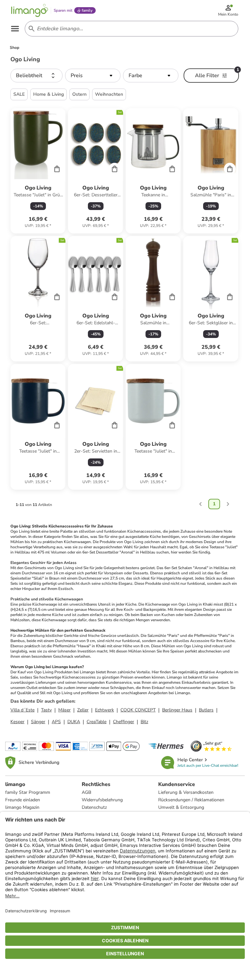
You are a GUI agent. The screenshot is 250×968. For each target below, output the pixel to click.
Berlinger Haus (177, 710)
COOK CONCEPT (138, 710)
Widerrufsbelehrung (102, 800)
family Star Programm (27, 792)
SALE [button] (19, 94)
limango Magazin (22, 807)
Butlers (206, 710)
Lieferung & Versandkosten (186, 792)
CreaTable (96, 722)
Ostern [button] (79, 94)
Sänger (38, 722)
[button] (36, 75)
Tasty (46, 710)
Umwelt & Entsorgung (181, 807)
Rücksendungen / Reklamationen (191, 800)
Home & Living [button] (48, 94)
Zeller (83, 710)
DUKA (73, 722)
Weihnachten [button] (109, 94)
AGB (86, 792)
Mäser (64, 710)
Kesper (17, 722)
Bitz (144, 722)
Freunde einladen (22, 800)
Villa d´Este (22, 710)
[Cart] (57, 169)
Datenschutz (94, 807)
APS (56, 722)
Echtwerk (104, 710)
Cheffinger (123, 722)
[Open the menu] (15, 28)
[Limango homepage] (29, 10)
